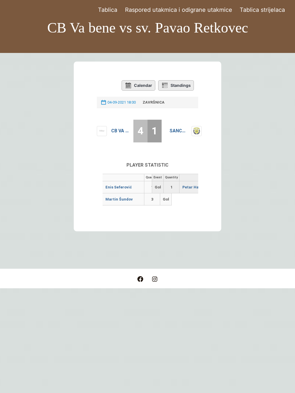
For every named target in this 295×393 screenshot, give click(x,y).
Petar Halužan (195, 187)
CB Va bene (120, 130)
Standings (181, 85)
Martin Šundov (119, 199)
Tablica (107, 9)
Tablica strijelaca (262, 9)
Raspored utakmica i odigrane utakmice (178, 9)
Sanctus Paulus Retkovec (178, 130)
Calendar (143, 85)
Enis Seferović (118, 187)
